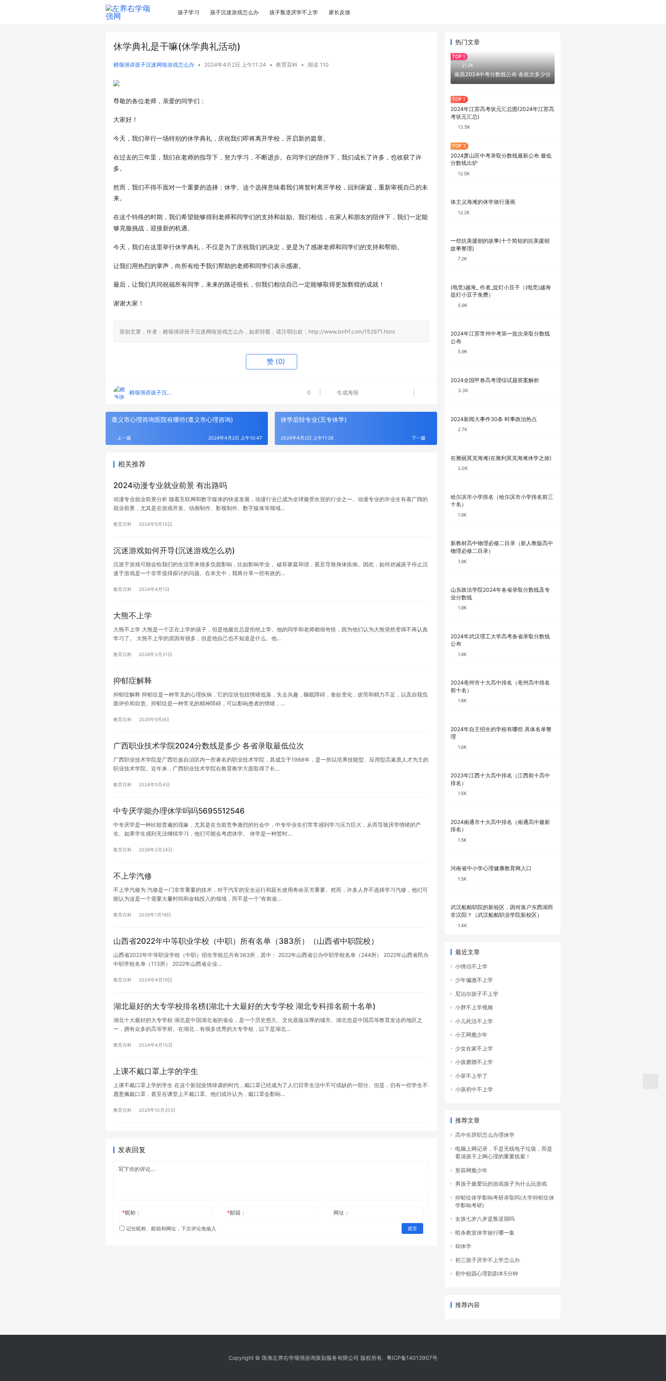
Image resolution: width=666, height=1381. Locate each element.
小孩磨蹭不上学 (474, 1062)
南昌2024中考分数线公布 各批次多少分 (502, 74)
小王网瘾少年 (471, 1034)
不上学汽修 (132, 876)
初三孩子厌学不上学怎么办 (487, 1260)
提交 (412, 1228)
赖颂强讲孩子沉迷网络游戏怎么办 (153, 64)
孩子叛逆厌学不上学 (293, 12)
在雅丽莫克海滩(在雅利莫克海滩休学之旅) (501, 458)
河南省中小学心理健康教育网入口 (491, 868)
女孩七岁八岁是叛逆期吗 (485, 1218)
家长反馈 (339, 12)
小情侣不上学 (471, 966)
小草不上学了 (471, 1075)
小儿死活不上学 (474, 1021)
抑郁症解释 (132, 680)
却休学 (463, 1246)
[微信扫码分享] (370, 392)
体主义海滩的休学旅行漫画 (483, 201)
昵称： (131, 1212)
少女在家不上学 (474, 1048)
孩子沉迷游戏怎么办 (234, 12)
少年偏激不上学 (474, 980)
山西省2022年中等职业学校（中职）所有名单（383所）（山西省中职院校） (245, 941)
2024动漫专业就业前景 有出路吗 (170, 485)
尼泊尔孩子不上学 (476, 993)
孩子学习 (188, 12)
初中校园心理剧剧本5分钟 (486, 1273)
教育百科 (287, 64)
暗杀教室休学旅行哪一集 (485, 1232)
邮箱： (236, 1212)
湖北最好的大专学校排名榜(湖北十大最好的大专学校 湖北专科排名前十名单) (244, 1006)
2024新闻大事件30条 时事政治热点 (494, 419)
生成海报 (346, 392)
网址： (341, 1212)
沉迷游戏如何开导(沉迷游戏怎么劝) (174, 550)
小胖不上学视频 (474, 1007)
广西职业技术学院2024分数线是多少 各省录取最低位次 (208, 745)
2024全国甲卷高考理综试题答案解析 (495, 380)
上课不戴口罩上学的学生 (155, 1071)
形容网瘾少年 (471, 1170)
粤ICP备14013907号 (412, 1357)
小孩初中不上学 (474, 1089)
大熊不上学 (132, 615)
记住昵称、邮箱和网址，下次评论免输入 (170, 1228)
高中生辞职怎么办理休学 (485, 1134)
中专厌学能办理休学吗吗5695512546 (179, 811)
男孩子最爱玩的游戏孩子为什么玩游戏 (501, 1183)
